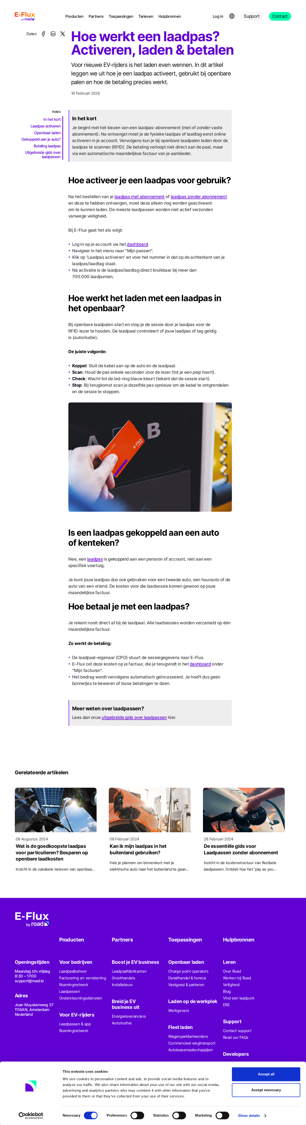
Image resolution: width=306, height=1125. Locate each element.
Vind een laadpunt (238, 998)
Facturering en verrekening (82, 978)
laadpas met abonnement (140, 196)
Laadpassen (69, 991)
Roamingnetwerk (73, 984)
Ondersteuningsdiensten (80, 998)
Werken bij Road (237, 978)
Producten (75, 16)
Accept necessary (266, 1090)
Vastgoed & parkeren (186, 984)
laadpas (95, 559)
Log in (218, 16)
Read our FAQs (235, 1037)
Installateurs (122, 984)
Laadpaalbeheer (73, 971)
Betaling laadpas (47, 145)
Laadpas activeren (46, 126)
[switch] (137, 1115)
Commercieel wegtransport (192, 1043)
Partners (96, 16)
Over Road (232, 971)
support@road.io (29, 980)
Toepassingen (121, 16)
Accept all (266, 1074)
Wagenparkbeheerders (188, 1036)
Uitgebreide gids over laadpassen (43, 154)
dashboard (137, 244)
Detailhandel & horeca (187, 978)
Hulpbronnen (169, 16)
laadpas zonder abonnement (199, 196)
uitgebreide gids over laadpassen (134, 717)
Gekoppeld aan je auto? (41, 139)
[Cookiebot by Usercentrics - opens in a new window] (31, 1115)
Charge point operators (188, 971)
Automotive (122, 1023)
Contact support (237, 1030)
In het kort (52, 119)
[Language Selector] (232, 16)
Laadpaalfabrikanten (129, 971)
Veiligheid (231, 984)
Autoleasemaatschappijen (190, 1049)
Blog (227, 991)
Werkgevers (178, 1010)
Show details (249, 1116)
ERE (226, 1004)
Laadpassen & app (75, 1024)
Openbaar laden (47, 132)
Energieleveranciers (129, 1016)
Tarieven (145, 16)
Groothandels (123, 978)
